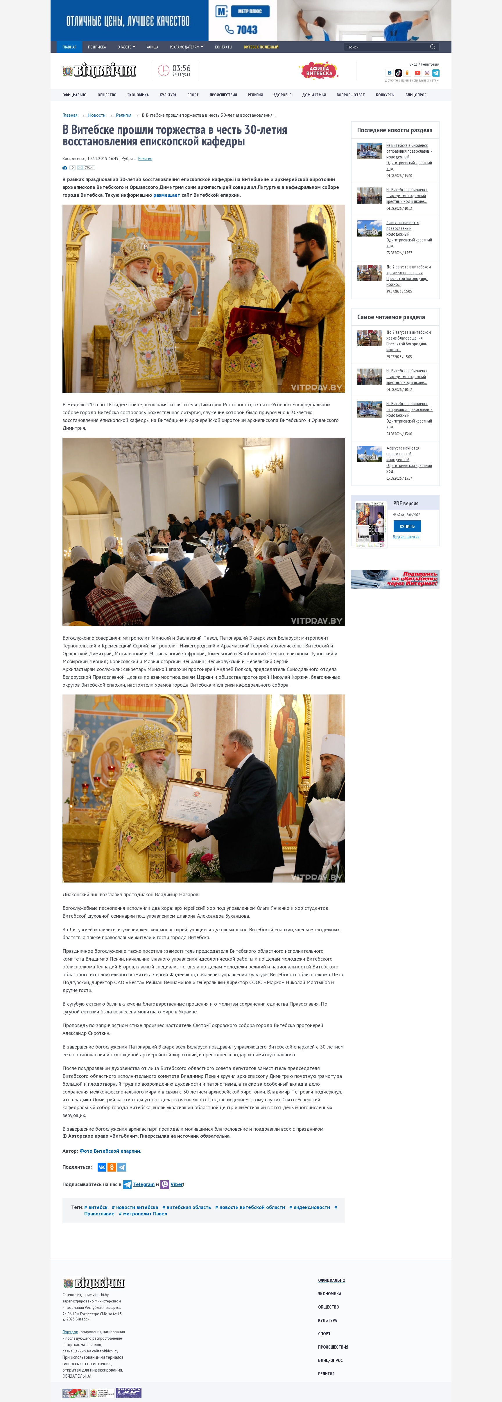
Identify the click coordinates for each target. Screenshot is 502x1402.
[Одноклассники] (111, 1167)
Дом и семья (314, 95)
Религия (255, 95)
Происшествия (223, 95)
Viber (177, 1184)
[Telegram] (121, 1167)
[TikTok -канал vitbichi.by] (398, 75)
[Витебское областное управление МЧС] (128, 1396)
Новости (96, 115)
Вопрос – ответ (351, 95)
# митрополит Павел (143, 1213)
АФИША (152, 47)
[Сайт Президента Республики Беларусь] (75, 1396)
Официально (74, 95)
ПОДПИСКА (97, 47)
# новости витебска (135, 1207)
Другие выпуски (405, 536)
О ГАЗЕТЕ (124, 47)
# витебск (96, 1207)
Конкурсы (385, 95)
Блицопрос (416, 95)
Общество (107, 95)
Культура (168, 95)
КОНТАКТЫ (223, 47)
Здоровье (282, 95)
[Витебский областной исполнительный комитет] (102, 1396)
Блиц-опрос (330, 1360)
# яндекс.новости (310, 1207)
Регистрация (430, 64)
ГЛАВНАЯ (69, 47)
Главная (70, 115)
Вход (413, 64)
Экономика (138, 95)
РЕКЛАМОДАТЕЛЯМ (184, 47)
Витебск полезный (261, 47)
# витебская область (187, 1207)
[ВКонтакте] (102, 1167)
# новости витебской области (250, 1207)
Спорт (193, 95)
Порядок (70, 1331)
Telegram (144, 1184)
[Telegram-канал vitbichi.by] (436, 75)
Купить (407, 526)
